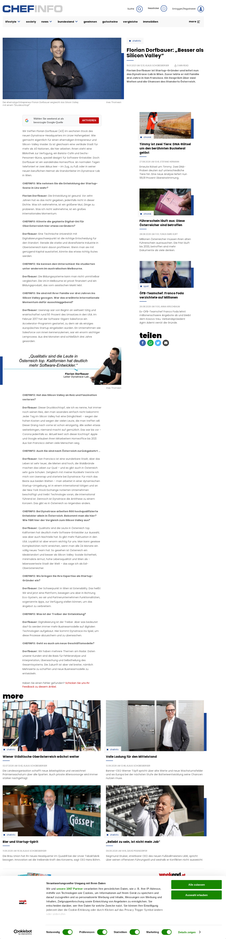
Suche (131, 8)
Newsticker (153, 8)
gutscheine (110, 21)
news (44, 21)
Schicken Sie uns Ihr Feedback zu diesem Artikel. (56, 684)
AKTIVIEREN (89, 120)
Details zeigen (187, 932)
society (31, 21)
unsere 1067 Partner (69, 888)
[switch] (102, 932)
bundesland (66, 21)
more (193, 21)
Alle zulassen (196, 884)
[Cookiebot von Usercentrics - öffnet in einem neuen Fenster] (22, 932)
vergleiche (130, 21)
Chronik (147, 137)
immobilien (150, 21)
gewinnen (90, 21)
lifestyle (10, 21)
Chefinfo (136, 40)
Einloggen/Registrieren (184, 8)
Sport (146, 286)
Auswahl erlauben (196, 894)
